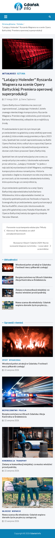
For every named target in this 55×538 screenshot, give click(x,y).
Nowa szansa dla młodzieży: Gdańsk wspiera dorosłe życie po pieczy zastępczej (33, 305)
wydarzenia (14, 360)
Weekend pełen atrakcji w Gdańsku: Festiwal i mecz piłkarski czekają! (33, 266)
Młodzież (6, 511)
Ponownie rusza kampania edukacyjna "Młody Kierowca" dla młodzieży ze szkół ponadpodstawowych (26, 230)
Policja (22, 410)
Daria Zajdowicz (28, 99)
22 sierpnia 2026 (11, 370)
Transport (21, 461)
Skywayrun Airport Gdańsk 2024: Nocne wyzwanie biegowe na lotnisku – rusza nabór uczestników (29, 246)
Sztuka (21, 73)
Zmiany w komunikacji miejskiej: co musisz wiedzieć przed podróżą (32, 291)
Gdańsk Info (35, 533)
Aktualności (9, 73)
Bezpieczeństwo (10, 410)
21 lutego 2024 (11, 99)
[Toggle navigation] (5, 16)
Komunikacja (8, 461)
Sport (5, 360)
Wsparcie (16, 511)
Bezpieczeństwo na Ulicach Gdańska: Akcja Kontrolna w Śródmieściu (34, 278)
